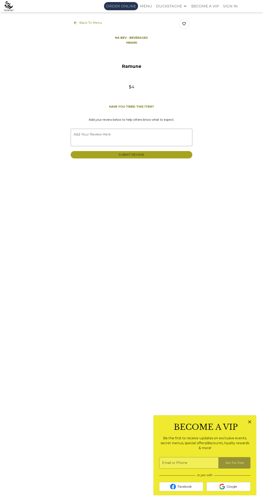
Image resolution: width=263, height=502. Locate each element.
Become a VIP (205, 6)
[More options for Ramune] (184, 24)
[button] (171, 6)
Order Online (121, 6)
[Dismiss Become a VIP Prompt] (250, 422)
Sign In (230, 6)
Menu (146, 6)
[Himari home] (21, 6)
